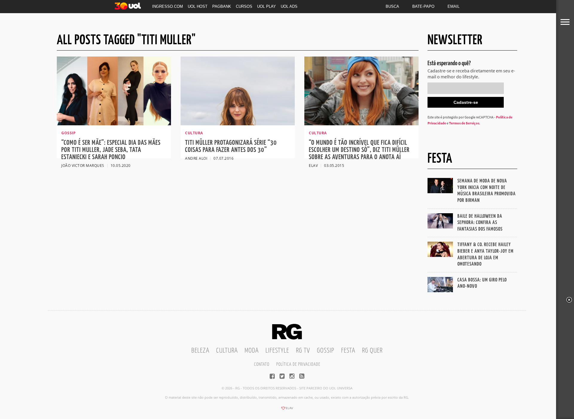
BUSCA (392, 6)
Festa (348, 350)
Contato (261, 364)
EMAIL (453, 6)
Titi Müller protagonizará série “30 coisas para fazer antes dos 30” (231, 146)
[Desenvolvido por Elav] (287, 410)
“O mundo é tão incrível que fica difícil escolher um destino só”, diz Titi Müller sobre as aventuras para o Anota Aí (359, 150)
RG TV (303, 350)
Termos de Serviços (464, 123)
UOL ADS (289, 6)
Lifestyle (277, 350)
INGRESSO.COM (167, 6)
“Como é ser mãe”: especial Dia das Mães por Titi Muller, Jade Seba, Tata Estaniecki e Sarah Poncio (111, 150)
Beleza (200, 350)
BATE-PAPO (423, 6)
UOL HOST (197, 6)
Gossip (325, 350)
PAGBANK (221, 6)
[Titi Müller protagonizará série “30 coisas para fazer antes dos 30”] (238, 124)
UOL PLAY (266, 6)
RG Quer (372, 350)
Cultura (227, 350)
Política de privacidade (298, 364)
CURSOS (244, 6)
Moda (252, 350)
